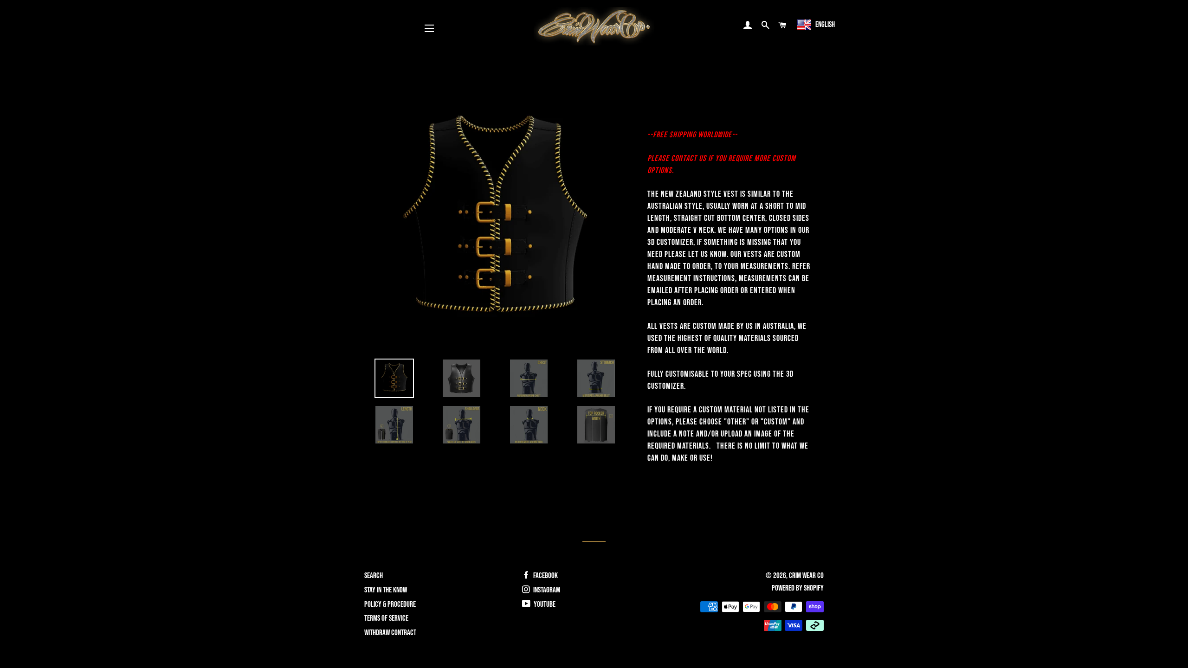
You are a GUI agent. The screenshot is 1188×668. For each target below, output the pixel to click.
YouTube (543, 604)
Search (373, 575)
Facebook (545, 575)
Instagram (546, 590)
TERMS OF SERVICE (386, 618)
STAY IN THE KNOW (385, 590)
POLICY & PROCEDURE (390, 604)
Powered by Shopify (798, 588)
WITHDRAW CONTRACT (390, 632)
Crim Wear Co (806, 575)
